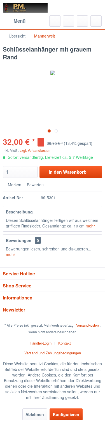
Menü (19, 20)
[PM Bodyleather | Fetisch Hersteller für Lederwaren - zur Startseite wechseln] (25, 8)
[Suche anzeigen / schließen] (54, 21)
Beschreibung (19, 212)
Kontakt (64, 343)
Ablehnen (34, 414)
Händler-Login (41, 343)
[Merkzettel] (68, 21)
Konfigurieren (66, 414)
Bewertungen (18, 240)
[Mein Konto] (82, 21)
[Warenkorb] (96, 21)
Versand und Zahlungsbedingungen (52, 352)
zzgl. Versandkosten (35, 150)
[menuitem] (14, 21)
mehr (90, 226)
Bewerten (35, 184)
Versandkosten (87, 325)
